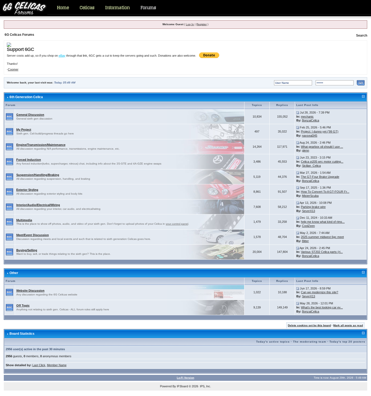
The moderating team (309, 341)
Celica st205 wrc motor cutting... (322, 161)
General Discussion (30, 114)
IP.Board (182, 386)
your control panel (177, 223)
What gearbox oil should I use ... (322, 146)
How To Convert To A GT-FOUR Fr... (325, 191)
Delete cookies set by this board (309, 325)
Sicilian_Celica (311, 165)
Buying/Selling (26, 250)
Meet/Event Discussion (32, 235)
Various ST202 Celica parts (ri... (322, 251)
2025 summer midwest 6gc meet (322, 237)
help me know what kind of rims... (323, 221)
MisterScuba (310, 195)
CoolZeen (308, 225)
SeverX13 (308, 211)
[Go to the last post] (297, 112)
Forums (148, 7)
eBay (62, 55)
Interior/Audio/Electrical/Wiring (38, 205)
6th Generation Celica (26, 97)
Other (14, 273)
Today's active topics (273, 341)
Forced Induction (28, 159)
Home (63, 7)
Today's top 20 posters (347, 341)
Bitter (305, 241)
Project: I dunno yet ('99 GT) (319, 131)
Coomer (13, 69)
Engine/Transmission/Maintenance (40, 144)
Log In (190, 24)
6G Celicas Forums (19, 35)
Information (117, 7)
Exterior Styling (27, 189)
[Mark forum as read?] (9, 116)
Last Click (38, 365)
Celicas (87, 7)
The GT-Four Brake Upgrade (320, 176)
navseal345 (309, 135)
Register (201, 24)
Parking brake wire (313, 206)
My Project (23, 129)
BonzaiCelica (310, 120)
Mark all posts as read (348, 325)
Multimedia (24, 220)
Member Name (57, 365)
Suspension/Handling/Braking (37, 174)
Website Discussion (30, 290)
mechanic (307, 116)
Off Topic (23, 305)
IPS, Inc (205, 386)
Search (361, 35)
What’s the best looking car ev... (322, 307)
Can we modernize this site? (319, 292)
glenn (305, 150)
